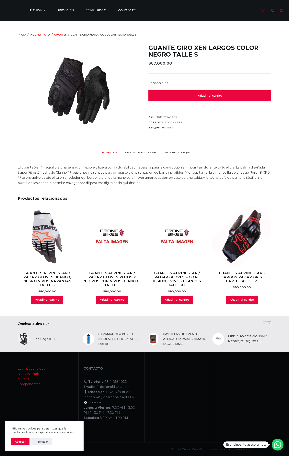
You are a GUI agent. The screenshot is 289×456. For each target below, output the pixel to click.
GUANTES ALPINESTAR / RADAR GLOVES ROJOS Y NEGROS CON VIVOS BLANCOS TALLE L (112, 279)
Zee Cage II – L (44, 339)
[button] (277, 445)
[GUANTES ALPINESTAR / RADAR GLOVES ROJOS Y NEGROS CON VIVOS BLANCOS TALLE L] (112, 236)
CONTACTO (127, 10)
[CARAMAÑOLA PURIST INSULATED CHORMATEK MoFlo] (88, 339)
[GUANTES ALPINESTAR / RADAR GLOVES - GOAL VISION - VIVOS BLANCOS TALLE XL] (176, 236)
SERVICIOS (65, 10)
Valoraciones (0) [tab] (177, 152)
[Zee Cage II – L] (23, 339)
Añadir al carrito (210, 95)
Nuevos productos (32, 374)
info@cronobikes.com (111, 387)
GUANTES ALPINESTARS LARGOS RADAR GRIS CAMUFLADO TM (242, 277)
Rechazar (41, 441)
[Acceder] (272, 10)
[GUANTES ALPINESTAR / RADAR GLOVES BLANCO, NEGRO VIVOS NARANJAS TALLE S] (47, 236)
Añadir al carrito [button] (47, 299)
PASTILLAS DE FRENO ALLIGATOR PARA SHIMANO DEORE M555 (184, 339)
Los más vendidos (31, 368)
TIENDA (35, 10)
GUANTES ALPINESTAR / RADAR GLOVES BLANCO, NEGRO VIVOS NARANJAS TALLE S (47, 279)
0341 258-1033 (115, 382)
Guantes (175, 122)
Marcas (23, 379)
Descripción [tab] (108, 152)
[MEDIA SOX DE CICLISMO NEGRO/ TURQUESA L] (218, 339)
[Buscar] (263, 10)
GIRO (169, 127)
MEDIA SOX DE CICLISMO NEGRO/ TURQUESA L (247, 338)
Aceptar (20, 441)
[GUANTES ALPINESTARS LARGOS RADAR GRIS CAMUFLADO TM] (241, 236)
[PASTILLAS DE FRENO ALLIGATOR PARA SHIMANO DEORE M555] (153, 339)
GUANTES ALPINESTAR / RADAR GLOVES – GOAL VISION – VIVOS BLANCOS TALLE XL (177, 279)
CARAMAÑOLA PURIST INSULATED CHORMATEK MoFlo (118, 339)
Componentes (29, 384)
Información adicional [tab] (141, 152)
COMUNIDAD (96, 10)
